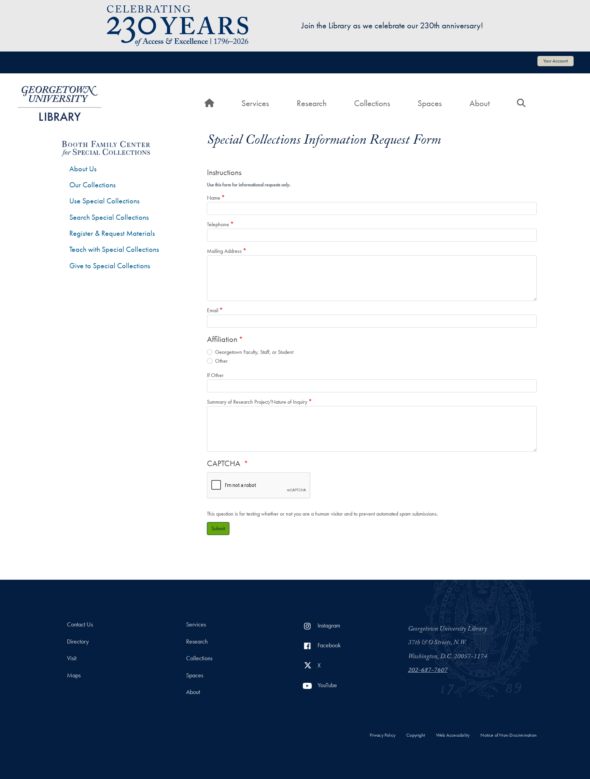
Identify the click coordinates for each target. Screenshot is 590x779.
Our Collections (92, 185)
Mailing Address (224, 251)
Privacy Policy (382, 735)
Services (255, 103)
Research (312, 103)
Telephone (218, 224)
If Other (215, 375)
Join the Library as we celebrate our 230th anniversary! (392, 25)
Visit (71, 658)
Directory (78, 641)
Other (221, 360)
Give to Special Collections (109, 266)
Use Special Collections (104, 201)
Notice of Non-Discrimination (508, 735)
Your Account (555, 61)
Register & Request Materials (112, 233)
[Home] (59, 103)
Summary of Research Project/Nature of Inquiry (257, 401)
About (479, 103)
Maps (74, 675)
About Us (83, 169)
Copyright (415, 735)
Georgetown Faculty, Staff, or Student (254, 352)
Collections (372, 103)
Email (212, 310)
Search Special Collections (109, 217)
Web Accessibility (452, 735)
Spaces (430, 103)
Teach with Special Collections (114, 249)
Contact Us (80, 624)
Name (213, 197)
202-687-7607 (428, 670)
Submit (218, 528)
